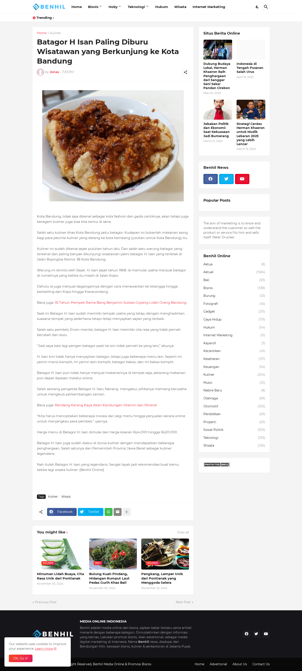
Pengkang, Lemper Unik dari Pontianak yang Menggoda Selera (162, 578)
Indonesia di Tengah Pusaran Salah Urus (250, 68)
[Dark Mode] (257, 7)
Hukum (161, 7)
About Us (240, 664)
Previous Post (46, 602)
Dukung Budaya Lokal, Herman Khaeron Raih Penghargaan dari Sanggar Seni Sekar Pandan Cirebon (216, 76)
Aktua (234, 264)
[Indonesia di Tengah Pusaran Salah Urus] (251, 50)
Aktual (234, 272)
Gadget (234, 311)
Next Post (183, 602)
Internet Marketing (209, 7)
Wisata (180, 7)
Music (234, 383)
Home (76, 7)
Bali (234, 280)
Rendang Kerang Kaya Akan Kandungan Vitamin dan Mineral (106, 405)
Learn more (44, 649)
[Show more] (127, 512)
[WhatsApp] (109, 512)
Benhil (98, 664)
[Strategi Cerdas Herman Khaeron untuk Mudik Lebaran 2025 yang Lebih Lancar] (251, 110)
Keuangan (234, 367)
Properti (234, 422)
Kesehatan (234, 359)
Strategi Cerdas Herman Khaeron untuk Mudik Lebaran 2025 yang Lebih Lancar (251, 134)
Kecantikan (234, 351)
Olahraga (234, 398)
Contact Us (261, 664)
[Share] (185, 72)
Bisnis (93, 7)
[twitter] (226, 179)
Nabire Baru (234, 390)
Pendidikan (234, 414)
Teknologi (136, 7)
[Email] (118, 512)
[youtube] (242, 179)
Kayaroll (234, 343)
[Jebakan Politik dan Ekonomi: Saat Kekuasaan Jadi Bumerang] (217, 110)
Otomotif (234, 406)
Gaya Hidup (234, 319)
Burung (234, 296)
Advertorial (218, 664)
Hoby (113, 7)
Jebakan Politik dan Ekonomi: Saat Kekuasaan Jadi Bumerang (216, 130)
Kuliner (55, 33)
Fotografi (234, 304)
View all (183, 532)
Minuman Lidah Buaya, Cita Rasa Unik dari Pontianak (60, 576)
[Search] (266, 7)
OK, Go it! (20, 658)
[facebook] (210, 179)
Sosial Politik (234, 430)
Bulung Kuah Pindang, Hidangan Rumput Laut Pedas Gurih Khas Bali (109, 578)
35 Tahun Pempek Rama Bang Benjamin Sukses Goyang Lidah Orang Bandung (120, 302)
